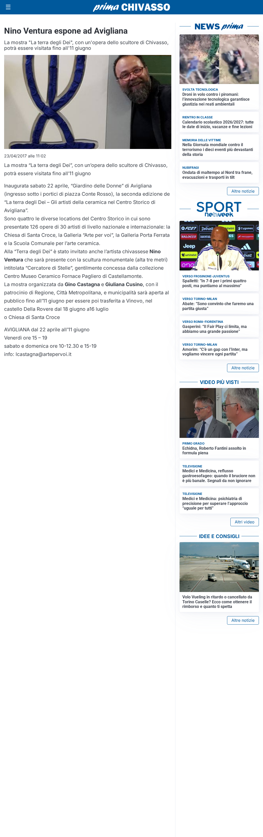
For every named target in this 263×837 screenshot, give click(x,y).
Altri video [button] (245, 521)
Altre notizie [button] (243, 191)
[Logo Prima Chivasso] (131, 7)
